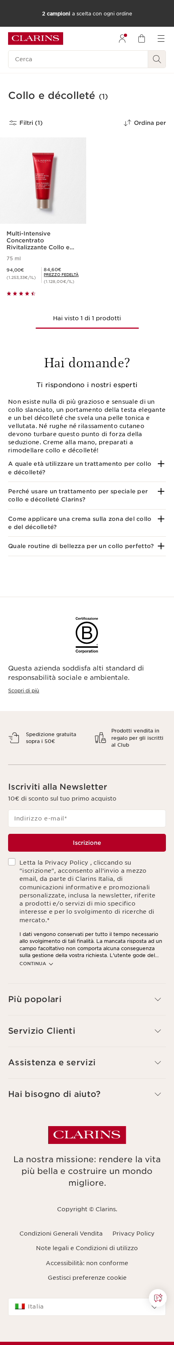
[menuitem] (122, 38)
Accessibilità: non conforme (87, 1291)
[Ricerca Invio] (157, 59)
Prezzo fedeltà (61, 274)
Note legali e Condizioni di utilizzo (87, 1276)
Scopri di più (23, 690)
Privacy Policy (133, 1262)
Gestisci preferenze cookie (87, 1305)
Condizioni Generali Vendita (61, 1262)
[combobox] (87, 1335)
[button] (87, 468)
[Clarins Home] (35, 38)
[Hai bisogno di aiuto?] (158, 1298)
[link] (61, 274)
